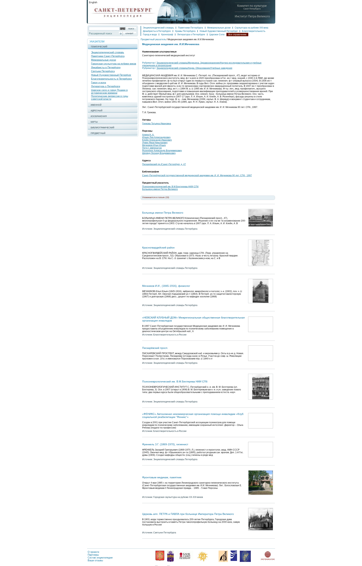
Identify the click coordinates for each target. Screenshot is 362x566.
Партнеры (93, 554)
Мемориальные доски (103, 59)
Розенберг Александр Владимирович (162, 150)
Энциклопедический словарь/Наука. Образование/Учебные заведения (194, 68)
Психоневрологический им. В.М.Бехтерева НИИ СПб (170, 186)
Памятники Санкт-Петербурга (107, 56)
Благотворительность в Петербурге (111, 78)
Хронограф (167, 34)
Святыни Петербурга (103, 71)
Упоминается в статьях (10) (155, 197)
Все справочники (237, 34)
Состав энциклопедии (100, 557)
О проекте (93, 552)
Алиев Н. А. (148, 134)
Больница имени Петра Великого (160, 189)
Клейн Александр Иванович (157, 140)
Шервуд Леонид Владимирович (159, 153)
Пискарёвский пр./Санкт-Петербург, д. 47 (164, 164)
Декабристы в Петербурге (105, 67)
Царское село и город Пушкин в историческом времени (109, 91)
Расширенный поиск (100, 33)
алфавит (129, 34)
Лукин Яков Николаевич (154, 142)
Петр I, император (152, 148)
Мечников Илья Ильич (154, 145)
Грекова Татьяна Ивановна (156, 123)
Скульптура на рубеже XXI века (251, 27)
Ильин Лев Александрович (156, 137)
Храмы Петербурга (185, 31)
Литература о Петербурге (105, 86)
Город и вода (98, 82)
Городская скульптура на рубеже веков (113, 63)
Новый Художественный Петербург (111, 75)
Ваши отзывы (95, 560)
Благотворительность (253, 31)
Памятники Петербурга (190, 27)
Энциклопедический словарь (107, 52)
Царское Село (217, 34)
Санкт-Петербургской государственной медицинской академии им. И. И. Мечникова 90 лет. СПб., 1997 (197, 175)
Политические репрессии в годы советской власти (109, 97)
